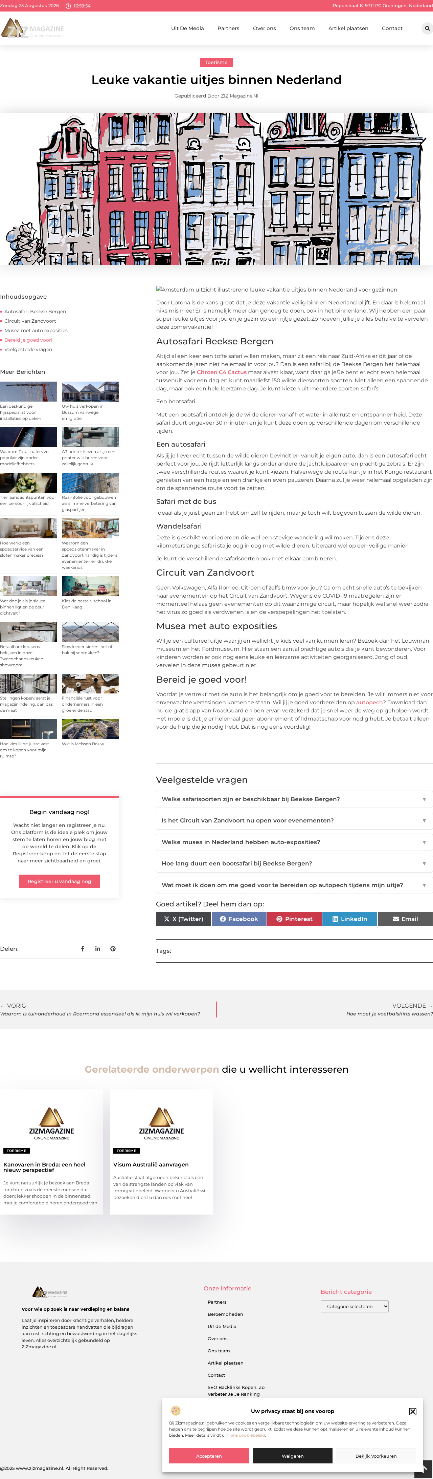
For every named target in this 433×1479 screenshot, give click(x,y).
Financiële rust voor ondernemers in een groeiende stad (82, 704)
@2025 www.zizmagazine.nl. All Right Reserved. (54, 1468)
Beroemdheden (225, 1314)
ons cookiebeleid (247, 1435)
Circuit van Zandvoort (30, 321)
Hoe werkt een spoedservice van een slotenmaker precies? (22, 549)
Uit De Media (187, 28)
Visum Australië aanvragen (151, 1164)
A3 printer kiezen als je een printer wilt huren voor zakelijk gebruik (88, 457)
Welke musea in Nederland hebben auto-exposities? (294, 842)
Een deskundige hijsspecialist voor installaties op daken (20, 412)
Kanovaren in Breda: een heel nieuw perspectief (44, 1167)
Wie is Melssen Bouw (83, 743)
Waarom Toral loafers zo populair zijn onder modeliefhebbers (24, 457)
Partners (229, 28)
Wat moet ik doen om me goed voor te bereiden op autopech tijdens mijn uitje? (294, 885)
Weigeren (293, 1456)
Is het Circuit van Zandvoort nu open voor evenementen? (294, 820)
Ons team (302, 28)
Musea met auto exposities (36, 330)
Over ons (264, 28)
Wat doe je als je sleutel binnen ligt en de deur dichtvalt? (23, 607)
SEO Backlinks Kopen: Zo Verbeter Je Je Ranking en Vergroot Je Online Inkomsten (236, 1397)
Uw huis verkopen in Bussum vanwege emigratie (83, 412)
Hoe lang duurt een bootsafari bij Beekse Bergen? (294, 863)
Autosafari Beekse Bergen (35, 311)
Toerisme (216, 62)
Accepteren (209, 1456)
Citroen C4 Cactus (222, 372)
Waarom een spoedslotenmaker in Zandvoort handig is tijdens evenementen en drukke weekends (89, 555)
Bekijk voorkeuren (376, 1456)
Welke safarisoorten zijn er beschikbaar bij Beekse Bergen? (294, 799)
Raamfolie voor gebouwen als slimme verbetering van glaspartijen (89, 503)
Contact (392, 28)
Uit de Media (222, 1326)
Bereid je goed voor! (28, 340)
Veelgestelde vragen (28, 349)
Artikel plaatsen (348, 28)
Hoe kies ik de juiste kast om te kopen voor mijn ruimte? (24, 749)
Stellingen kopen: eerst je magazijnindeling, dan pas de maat (26, 704)
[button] (412, 1411)
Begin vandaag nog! (59, 812)
